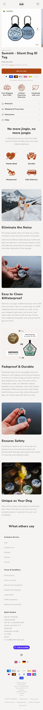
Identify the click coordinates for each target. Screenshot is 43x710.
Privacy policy (34, 699)
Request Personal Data (12, 604)
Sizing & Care (9, 547)
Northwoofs (13, 699)
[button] (4, 4)
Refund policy (24, 699)
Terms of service (10, 580)
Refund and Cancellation (13, 585)
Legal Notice (9, 595)
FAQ (5, 543)
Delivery (7, 557)
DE (28, 662)
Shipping (11, 65)
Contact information (34, 702)
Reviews (7, 552)
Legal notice (22, 705)
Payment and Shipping (12, 590)
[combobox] (17, 662)
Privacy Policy (9, 575)
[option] (26, 662)
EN (19, 662)
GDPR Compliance (11, 600)
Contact (7, 562)
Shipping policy (21, 702)
